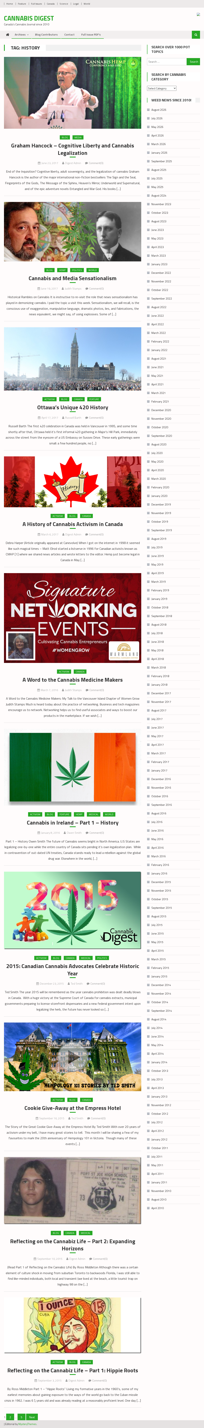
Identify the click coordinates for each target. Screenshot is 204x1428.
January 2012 (159, 1139)
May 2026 (157, 127)
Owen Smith (74, 833)
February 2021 (160, 401)
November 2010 (161, 1191)
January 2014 (159, 1062)
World (87, 4)
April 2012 (157, 1131)
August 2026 (158, 110)
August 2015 (158, 916)
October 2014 (159, 1002)
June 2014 (157, 1036)
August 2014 (158, 1019)
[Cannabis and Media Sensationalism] (72, 231)
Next (32, 1417)
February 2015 (160, 968)
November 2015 (161, 890)
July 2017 (157, 719)
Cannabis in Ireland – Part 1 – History (73, 822)
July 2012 (157, 1122)
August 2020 (158, 444)
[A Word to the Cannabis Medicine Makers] (72, 618)
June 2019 (157, 556)
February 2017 (160, 762)
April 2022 (157, 324)
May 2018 (157, 650)
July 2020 (157, 453)
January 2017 (159, 770)
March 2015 (158, 959)
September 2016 (161, 805)
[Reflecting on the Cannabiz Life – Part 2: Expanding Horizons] (72, 1190)
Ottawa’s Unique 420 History (72, 407)
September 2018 (161, 616)
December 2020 (161, 410)
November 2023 (161, 204)
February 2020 (160, 487)
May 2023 (157, 238)
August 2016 (158, 813)
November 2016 (161, 787)
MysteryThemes (27, 1424)
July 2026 (157, 118)
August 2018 (158, 624)
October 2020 (159, 427)
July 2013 (157, 1079)
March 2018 (158, 667)
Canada (51, 4)
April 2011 (157, 1174)
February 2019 (160, 590)
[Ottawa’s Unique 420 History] (72, 359)
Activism (49, 399)
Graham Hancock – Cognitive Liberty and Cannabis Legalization (72, 149)
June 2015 (157, 933)
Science (64, 4)
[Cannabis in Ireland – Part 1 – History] (72, 767)
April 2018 (157, 659)
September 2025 (161, 161)
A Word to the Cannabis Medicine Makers (73, 679)
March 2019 (158, 582)
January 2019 (159, 599)
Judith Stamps (73, 288)
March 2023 (158, 255)
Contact (69, 34)
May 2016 (157, 839)
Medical (93, 814)
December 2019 (161, 504)
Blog (65, 137)
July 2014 (157, 1028)
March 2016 (158, 856)
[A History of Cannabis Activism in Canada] (72, 481)
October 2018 (159, 607)
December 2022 (161, 273)
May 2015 (157, 942)
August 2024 (158, 195)
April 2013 (157, 1088)
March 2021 (158, 393)
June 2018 (157, 642)
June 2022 (157, 315)
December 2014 (161, 985)
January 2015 (159, 976)
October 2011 (159, 1148)
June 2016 (157, 830)
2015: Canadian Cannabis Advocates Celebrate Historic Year (72, 969)
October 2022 (159, 290)
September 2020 (161, 436)
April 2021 (157, 384)
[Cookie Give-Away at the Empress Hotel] (72, 1057)
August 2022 (158, 307)
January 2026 (159, 152)
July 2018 (157, 633)
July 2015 (157, 925)
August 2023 (158, 221)
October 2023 (159, 213)
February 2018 (160, 676)
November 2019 (161, 513)
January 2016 (159, 873)
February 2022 (160, 341)
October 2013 (159, 1071)
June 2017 (157, 727)
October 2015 (159, 899)
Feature (22, 4)
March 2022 (158, 333)
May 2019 (157, 564)
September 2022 (161, 298)
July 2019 (157, 547)
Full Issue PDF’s (91, 34)
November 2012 (161, 1105)
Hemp (62, 270)
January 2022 (159, 350)
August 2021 (158, 358)
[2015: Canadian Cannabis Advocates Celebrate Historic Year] (72, 910)
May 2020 (157, 461)
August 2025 (158, 170)
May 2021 (157, 376)
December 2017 (161, 693)
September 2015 (161, 908)
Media (78, 137)
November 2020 (161, 418)
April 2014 (157, 1053)
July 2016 (157, 822)
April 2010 (157, 1208)
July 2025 (157, 178)
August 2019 (158, 539)
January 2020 (159, 496)
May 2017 (157, 736)
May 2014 (157, 1045)
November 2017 (161, 702)
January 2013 (159, 1096)
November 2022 (161, 281)
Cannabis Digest (29, 18)
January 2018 (159, 684)
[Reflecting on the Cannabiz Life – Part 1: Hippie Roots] (72, 1325)
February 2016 (160, 865)
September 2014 (161, 1011)
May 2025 (157, 187)
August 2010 (158, 1199)
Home (9, 4)
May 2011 (157, 1165)
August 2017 (158, 710)
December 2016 (161, 779)
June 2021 (157, 367)
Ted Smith (77, 983)
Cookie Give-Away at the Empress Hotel (73, 1108)
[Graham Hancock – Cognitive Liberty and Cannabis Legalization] (72, 93)
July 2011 (157, 1156)
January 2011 (159, 1182)
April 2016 (157, 848)
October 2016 (159, 796)
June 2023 (157, 230)
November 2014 (161, 993)
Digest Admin (73, 163)
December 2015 (161, 882)
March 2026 (158, 144)
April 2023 (157, 247)
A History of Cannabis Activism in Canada (73, 524)
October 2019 (159, 521)
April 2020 (157, 470)
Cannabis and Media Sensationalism (73, 278)
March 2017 (158, 753)
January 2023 (159, 264)
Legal (76, 4)
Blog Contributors (46, 34)
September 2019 (161, 530)
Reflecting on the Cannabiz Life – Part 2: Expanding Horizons (72, 1245)
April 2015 (157, 950)
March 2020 (158, 479)
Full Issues (36, 4)
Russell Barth (73, 417)
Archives (20, 34)
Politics (77, 270)
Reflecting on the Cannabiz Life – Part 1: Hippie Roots (72, 1370)
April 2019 (157, 573)
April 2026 (157, 135)
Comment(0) (96, 163)
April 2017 (157, 745)
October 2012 (159, 1114)
